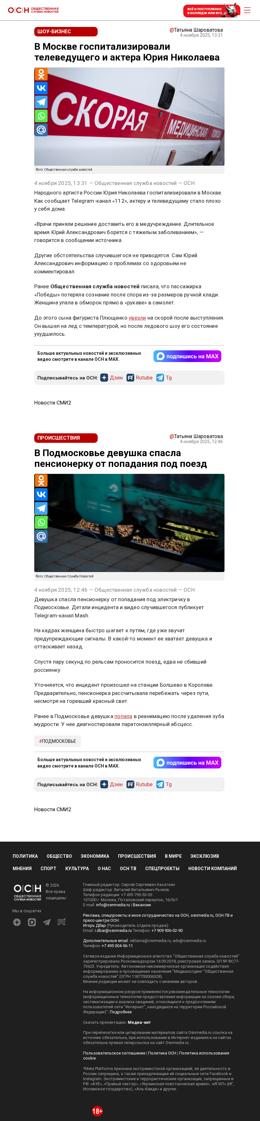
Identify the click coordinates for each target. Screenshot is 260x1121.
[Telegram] (41, 102)
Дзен (116, 378)
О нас (104, 868)
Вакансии (142, 904)
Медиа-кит (139, 1022)
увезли (137, 318)
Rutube (144, 378)
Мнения (22, 868)
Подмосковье (59, 741)
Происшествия (137, 856)
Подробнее (121, 1012)
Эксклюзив (205, 856)
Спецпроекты (162, 868)
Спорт (48, 868)
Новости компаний (212, 868)
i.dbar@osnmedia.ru (113, 930)
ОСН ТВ (128, 868)
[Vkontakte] (41, 88)
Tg (169, 378)
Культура (77, 868)
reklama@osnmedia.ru (150, 940)
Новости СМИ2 (52, 402)
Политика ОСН (162, 1053)
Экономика (95, 856)
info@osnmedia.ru (113, 904)
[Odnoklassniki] (41, 74)
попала (123, 716)
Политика (25, 856)
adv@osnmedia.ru (189, 940)
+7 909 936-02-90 (167, 930)
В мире (173, 856)
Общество (59, 856)
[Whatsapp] (41, 116)
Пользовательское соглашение (114, 1053)
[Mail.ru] (41, 130)
